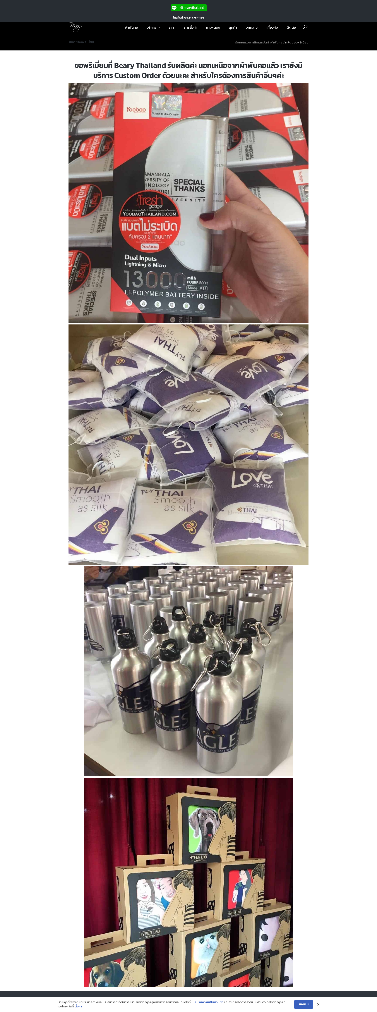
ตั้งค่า (78, 1006)
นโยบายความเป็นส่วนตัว (207, 1002)
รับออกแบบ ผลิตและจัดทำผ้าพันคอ (259, 42)
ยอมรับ (303, 1004)
